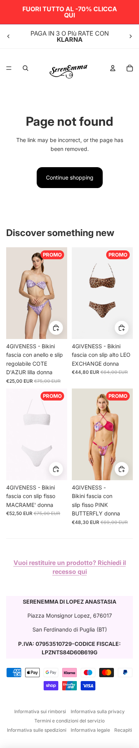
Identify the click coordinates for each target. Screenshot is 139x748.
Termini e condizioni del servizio (69, 721)
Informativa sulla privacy (98, 711)
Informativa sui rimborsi (40, 711)
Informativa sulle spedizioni (36, 730)
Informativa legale (90, 730)
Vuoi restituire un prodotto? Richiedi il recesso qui (70, 567)
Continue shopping (69, 177)
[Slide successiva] (130, 36)
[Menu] (9, 68)
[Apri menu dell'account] (112, 68)
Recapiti (123, 730)
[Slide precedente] (8, 36)
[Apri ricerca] (25, 68)
